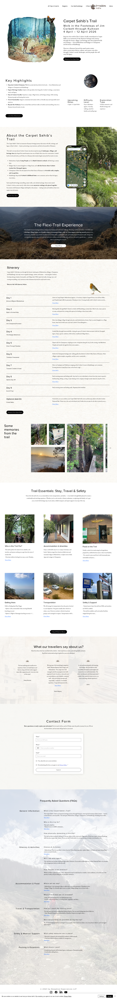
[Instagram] (51, 992)
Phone (38, 745)
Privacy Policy (67, 996)
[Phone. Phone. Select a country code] (38, 748)
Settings (101, 996)
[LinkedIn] (61, 992)
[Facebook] (56, 992)
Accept (109, 996)
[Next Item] (110, 448)
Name (38, 736)
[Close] (115, 996)
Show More (55, 303)
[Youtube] (65, 992)
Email (38, 753)
